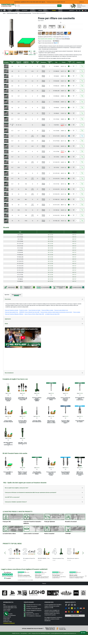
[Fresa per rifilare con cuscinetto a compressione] (22, 410)
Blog (4, 604)
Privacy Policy (6, 618)
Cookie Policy (6, 620)
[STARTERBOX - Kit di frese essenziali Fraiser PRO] (22, 387)
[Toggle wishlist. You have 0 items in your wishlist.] (79, 10)
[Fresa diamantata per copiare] (80, 410)
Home (4, 13)
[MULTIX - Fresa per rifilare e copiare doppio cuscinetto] (22, 461)
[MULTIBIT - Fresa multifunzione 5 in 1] (22, 432)
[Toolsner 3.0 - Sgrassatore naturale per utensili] (8, 387)
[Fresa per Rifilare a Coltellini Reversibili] (8, 461)
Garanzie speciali (7, 617)
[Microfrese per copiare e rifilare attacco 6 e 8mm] (51, 410)
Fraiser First (66, 36)
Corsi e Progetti (45, 10)
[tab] (16, 295)
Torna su (44, 583)
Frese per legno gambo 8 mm (9, 606)
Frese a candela (6, 609)
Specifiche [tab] (7, 294)
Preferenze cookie (7, 621)
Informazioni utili (8, 602)
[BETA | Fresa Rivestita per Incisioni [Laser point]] (80, 461)
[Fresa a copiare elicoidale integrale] (8, 410)
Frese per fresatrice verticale (25, 13)
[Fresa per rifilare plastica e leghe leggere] (65, 410)
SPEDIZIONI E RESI (48, 602)
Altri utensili (17, 10)
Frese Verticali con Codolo (12, 13)
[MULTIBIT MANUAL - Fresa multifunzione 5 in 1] (8, 432)
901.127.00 (50, 234)
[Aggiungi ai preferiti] (73, 66)
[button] (6, 613)
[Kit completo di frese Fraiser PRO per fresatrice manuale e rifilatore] (31, 551)
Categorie (24, 10)
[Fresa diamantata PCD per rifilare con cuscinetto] (65, 461)
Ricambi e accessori (33, 10)
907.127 (74, 234)
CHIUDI (81, 2)
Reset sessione (75, 615)
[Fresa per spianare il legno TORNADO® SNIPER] (37, 387)
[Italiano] (82, 10)
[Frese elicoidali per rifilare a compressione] (80, 387)
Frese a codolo (6, 610)
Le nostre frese (9, 10)
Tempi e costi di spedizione (9, 615)
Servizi (40, 10)
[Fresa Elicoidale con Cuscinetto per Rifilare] (51, 387)
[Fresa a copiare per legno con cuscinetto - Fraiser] (65, 387)
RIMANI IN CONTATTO (70, 602)
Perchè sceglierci (29, 602)
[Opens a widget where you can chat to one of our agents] (83, 632)
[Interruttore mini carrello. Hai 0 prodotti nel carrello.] (76, 10)
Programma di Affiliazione (9, 623)
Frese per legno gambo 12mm (10, 607)
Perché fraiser (60, 10)
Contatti (71, 10)
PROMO (54, 10)
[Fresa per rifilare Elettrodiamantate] (37, 410)
